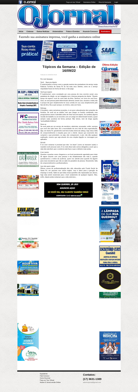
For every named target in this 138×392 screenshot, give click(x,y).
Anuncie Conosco (90, 31)
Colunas (30, 31)
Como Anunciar (45, 378)
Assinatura (105, 31)
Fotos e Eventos (73, 31)
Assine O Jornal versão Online (50, 382)
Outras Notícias (43, 31)
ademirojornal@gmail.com (92, 382)
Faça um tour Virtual (73, 2)
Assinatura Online (89, 2)
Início (21, 31)
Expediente (44, 374)
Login (116, 2)
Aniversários (58, 31)
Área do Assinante (105, 2)
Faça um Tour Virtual (47, 380)
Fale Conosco (44, 376)
